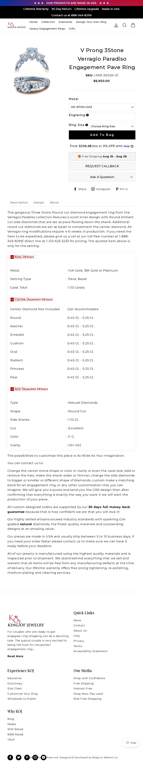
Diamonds (65, 21)
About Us (80, 630)
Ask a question (102, 177)
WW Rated (15, 729)
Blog (10, 719)
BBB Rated (15, 734)
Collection (48, 21)
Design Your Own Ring (91, 21)
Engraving (77, 115)
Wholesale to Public (21, 698)
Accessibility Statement (91, 651)
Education (14, 678)
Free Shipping (84, 683)
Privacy (79, 641)
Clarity (15, 445)
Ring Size (77, 125)
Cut (13, 428)
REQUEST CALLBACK (102, 166)
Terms (78, 646)
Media (11, 724)
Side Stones (20, 419)
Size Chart (14, 688)
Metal (73, 99)
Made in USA (111, 9)
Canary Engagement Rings (47, 28)
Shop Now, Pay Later (88, 693)
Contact (79, 625)
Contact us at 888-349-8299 (71, 15)
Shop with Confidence (89, 678)
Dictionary (15, 683)
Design (39, 202)
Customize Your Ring (22, 693)
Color (14, 436)
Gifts (72, 28)
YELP (11, 739)
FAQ (77, 636)
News (77, 620)
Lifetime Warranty (36, 9)
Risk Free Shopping (87, 698)
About (54, 202)
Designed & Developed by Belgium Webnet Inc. (89, 757)
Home (33, 21)
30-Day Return (61, 9)
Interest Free (83, 688)
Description (19, 202)
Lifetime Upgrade (86, 9)
